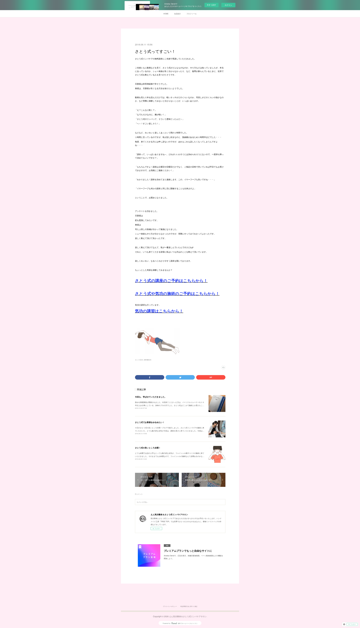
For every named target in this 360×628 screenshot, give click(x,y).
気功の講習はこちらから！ (159, 311)
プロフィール (191, 13)
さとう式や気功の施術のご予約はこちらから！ (177, 293)
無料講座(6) (147, 360)
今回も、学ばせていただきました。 (150, 396)
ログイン (228, 5)
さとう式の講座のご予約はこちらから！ (171, 280)
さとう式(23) (139, 360)
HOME (165, 13)
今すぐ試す (211, 5)
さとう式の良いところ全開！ (148, 447)
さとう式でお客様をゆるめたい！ (150, 422)
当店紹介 (177, 13)
